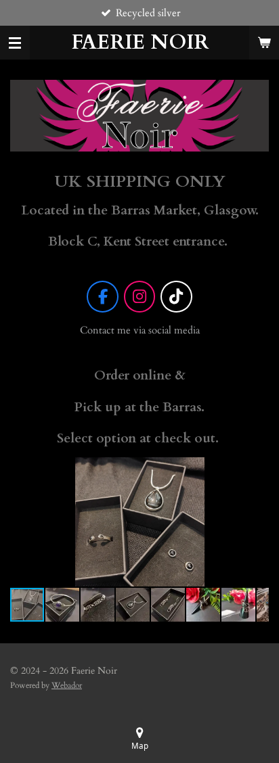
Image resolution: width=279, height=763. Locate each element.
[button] (256, 469)
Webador (66, 685)
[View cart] (264, 43)
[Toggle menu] (15, 43)
